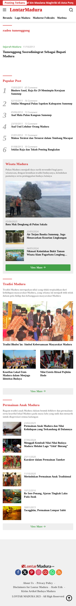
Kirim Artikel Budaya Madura (38, 591)
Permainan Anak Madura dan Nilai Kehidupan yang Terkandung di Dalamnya (48, 428)
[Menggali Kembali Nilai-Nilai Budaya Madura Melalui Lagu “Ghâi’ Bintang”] (12, 446)
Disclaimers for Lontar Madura (30, 587)
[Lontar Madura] (25, 10)
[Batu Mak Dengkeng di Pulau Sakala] (38, 199)
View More (36, 267)
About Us (28, 583)
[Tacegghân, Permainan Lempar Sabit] (12, 513)
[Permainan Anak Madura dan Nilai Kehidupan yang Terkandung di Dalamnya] (12, 429)
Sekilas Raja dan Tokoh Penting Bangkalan (35, 149)
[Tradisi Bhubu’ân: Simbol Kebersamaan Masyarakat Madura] (38, 321)
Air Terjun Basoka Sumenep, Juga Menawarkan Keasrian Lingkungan (47, 236)
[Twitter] (25, 572)
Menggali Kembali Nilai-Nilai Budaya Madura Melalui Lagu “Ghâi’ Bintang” (46, 444)
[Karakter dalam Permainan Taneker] (12, 462)
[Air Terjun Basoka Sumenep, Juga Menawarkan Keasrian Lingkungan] (15, 237)
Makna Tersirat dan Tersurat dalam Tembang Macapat (42, 138)
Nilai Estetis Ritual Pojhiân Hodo (55, 374)
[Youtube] (45, 572)
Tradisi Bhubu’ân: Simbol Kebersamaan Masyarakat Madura (37, 344)
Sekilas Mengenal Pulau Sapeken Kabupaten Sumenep (41, 103)
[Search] (71, 10)
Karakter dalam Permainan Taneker (44, 459)
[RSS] (59, 572)
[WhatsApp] (52, 572)
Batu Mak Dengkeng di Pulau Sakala (26, 224)
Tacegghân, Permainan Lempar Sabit (45, 510)
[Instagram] (39, 572)
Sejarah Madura (12, 46)
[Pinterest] (32, 572)
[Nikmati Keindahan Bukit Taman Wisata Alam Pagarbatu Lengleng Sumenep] (15, 254)
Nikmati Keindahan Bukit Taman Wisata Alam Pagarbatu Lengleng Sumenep (46, 253)
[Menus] (5, 10)
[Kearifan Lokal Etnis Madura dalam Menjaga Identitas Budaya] (19, 359)
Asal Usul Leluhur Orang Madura (30, 126)
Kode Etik (57, 587)
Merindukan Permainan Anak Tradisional (47, 476)
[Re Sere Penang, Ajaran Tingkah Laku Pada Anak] (12, 496)
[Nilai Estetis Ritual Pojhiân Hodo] (56, 359)
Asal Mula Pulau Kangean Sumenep (31, 115)
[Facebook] (18, 572)
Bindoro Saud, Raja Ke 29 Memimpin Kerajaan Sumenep (38, 92)
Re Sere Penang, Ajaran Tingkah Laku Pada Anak (46, 495)
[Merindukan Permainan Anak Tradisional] (12, 479)
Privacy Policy (45, 583)
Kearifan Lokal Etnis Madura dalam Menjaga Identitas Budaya (16, 375)
